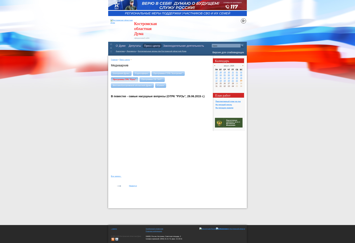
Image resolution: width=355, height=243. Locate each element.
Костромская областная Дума (145, 28)
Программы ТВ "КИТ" (152, 79)
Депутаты (135, 45)
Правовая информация (154, 231)
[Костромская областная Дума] (111, 52)
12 (225, 78)
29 (225, 72)
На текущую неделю (224, 108)
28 (221, 72)
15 (237, 78)
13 (229, 78)
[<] (215, 65)
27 (216, 72)
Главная (114, 60)
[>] (242, 65)
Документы (131, 51)
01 (237, 72)
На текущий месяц (223, 105)
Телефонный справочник (154, 229)
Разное (160, 85)
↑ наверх (114, 229)
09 (241, 75)
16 (241, 78)
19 (225, 81)
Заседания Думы (121, 73)
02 (241, 72)
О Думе (121, 45)
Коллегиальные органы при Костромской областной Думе (162, 51)
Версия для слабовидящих (228, 52)
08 (237, 75)
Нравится (133, 186)
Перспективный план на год (228, 101)
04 (221, 75)
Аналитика (120, 51)
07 (233, 75)
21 (233, 81)
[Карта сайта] (111, 47)
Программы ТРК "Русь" (124, 79)
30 (229, 72)
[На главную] (111, 43)
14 (233, 78)
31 (233, 72)
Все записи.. (116, 176)
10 (216, 78)
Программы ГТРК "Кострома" (168, 73)
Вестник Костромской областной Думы (132, 85)
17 (216, 81)
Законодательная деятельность (183, 45)
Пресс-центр (152, 45)
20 (229, 81)
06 (229, 75)
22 (237, 81)
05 (225, 75)
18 (221, 81)
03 (216, 75)
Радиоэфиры (141, 73)
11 (220, 78)
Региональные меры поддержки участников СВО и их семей (177, 13)
